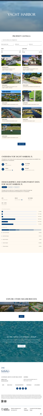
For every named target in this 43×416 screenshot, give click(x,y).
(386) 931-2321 (4, 379)
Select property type (4, 44)
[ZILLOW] (26, 388)
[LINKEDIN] (23, 388)
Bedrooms (31, 44)
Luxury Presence (26, 409)
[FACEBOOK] (17, 388)
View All (21, 316)
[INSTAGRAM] (20, 388)
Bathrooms (17, 44)
